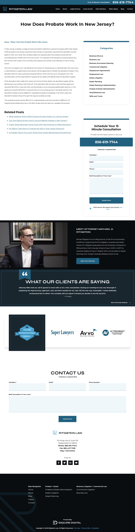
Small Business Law (97, 92)
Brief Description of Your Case (100, 176)
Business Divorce (96, 56)
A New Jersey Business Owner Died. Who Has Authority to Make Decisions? (40, 125)
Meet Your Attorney (88, 261)
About (65, 9)
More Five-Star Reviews (119, 302)
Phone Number (94, 382)
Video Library (113, 9)
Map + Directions (67, 451)
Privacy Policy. (86, 528)
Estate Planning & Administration (102, 85)
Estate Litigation (95, 78)
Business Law (94, 59)
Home (58, 9)
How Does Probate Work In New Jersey (32, 42)
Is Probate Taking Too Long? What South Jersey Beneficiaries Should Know (40, 133)
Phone (92, 169)
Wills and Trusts (95, 96)
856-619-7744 (123, 2)
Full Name (93, 155)
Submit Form (106, 200)
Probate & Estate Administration (102, 89)
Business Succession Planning (101, 63)
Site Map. (77, 528)
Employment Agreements (99, 70)
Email (91, 162)
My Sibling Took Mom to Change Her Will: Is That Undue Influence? (36, 129)
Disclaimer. (95, 528)
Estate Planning (95, 81)
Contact (130, 9)
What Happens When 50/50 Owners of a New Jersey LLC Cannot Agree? (38, 117)
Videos (31, 500)
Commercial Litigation (98, 67)
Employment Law (96, 74)
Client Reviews (101, 9)
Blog (122, 9)
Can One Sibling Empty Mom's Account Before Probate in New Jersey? (38, 121)
